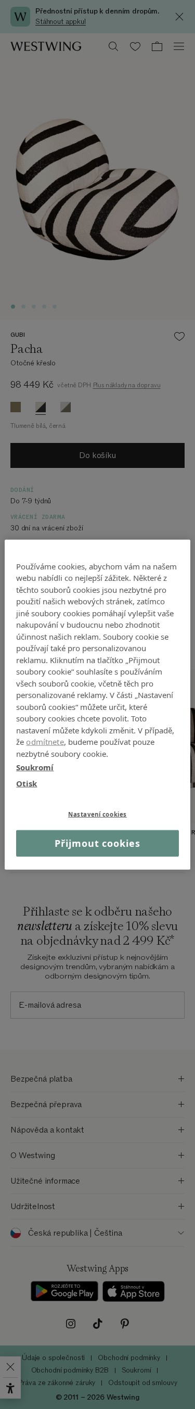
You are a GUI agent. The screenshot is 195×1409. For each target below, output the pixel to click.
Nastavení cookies (97, 814)
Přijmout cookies (97, 843)
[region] (97, 704)
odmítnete (44, 742)
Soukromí (35, 767)
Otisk (26, 783)
